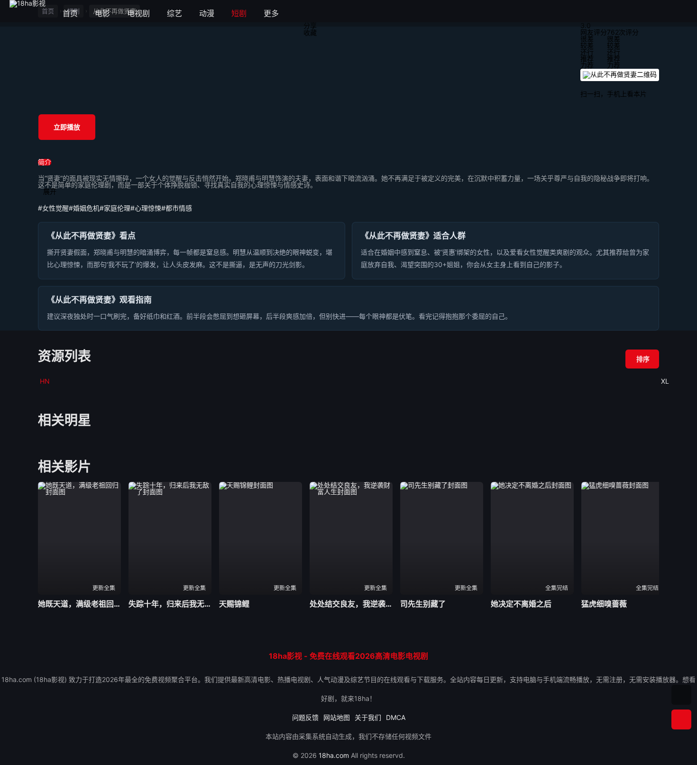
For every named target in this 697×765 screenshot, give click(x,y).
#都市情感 (176, 208)
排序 (643, 359)
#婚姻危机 (84, 208)
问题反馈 (305, 717)
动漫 (206, 13)
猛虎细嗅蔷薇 (604, 603)
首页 (70, 13)
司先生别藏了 (423, 603)
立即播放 (67, 127)
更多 (275, 13)
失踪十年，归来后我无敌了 (169, 603)
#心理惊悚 (145, 208)
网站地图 (336, 717)
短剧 (239, 13)
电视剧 (138, 13)
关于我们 (368, 717)
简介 (44, 162)
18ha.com (334, 755)
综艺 (174, 13)
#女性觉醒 (53, 208)
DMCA (395, 717)
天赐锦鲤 (234, 603)
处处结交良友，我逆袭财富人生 (351, 603)
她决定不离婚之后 (521, 603)
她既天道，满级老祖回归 (79, 603)
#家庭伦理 (115, 208)
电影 (102, 13)
